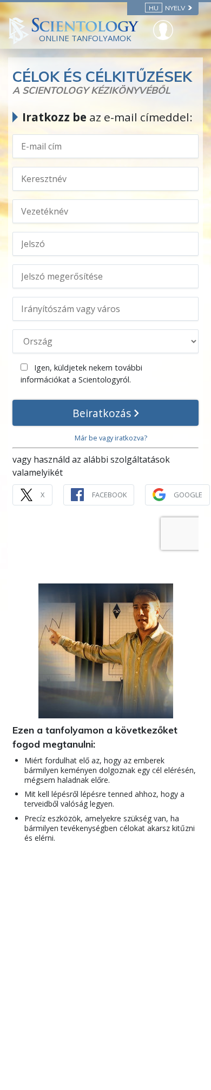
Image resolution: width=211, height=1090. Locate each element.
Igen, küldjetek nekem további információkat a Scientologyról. (81, 373)
